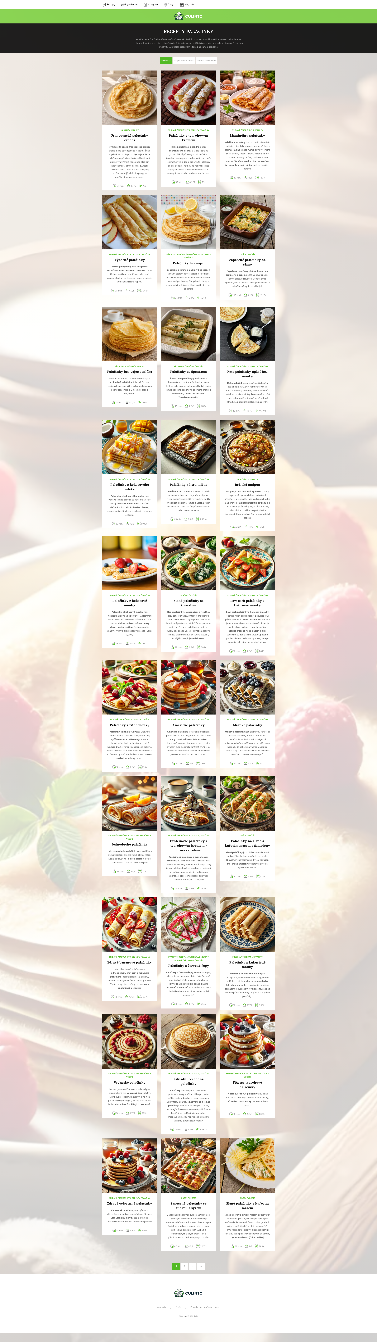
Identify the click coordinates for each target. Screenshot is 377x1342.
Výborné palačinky (129, 260)
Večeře (251, 254)
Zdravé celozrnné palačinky (129, 1203)
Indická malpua (247, 484)
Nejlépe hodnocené (206, 61)
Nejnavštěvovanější (184, 61)
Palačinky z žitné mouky (129, 725)
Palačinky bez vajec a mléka (129, 371)
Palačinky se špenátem (188, 371)
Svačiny (134, 130)
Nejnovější (166, 61)
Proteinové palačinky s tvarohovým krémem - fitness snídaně (188, 845)
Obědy (243, 254)
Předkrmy (171, 254)
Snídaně (124, 130)
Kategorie (152, 4)
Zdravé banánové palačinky (129, 962)
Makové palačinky (247, 725)
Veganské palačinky (129, 1082)
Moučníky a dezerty (188, 130)
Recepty (110, 4)
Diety (170, 4)
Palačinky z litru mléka (188, 484)
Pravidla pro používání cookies (205, 1307)
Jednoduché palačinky (130, 844)
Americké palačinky (188, 725)
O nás (178, 1307)
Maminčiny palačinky (247, 135)
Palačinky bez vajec (188, 263)
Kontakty (161, 1307)
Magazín (189, 4)
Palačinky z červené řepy (188, 966)
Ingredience (131, 4)
